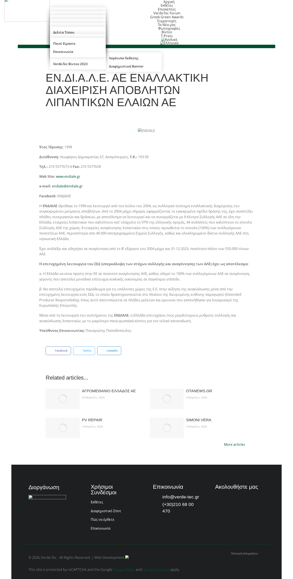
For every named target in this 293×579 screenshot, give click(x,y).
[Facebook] (218, 498)
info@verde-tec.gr (180, 496)
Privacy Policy (124, 569)
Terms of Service (156, 569)
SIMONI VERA (198, 420)
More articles (234, 444)
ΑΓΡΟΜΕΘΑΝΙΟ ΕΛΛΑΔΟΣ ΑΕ (109, 391)
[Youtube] (229, 498)
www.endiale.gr (68, 176)
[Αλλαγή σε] (169, 43)
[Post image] (63, 399)
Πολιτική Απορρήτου (244, 553)
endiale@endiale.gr (67, 186)
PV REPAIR (92, 420)
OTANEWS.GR (199, 391)
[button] (58, 350)
